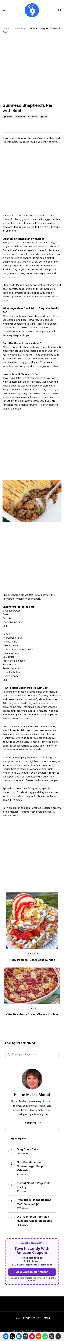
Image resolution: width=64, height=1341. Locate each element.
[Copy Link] (58, 1336)
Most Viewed (18, 1139)
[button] (4, 10)
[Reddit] (38, 1336)
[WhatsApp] (45, 1336)
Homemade (20, 28)
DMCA (47, 1318)
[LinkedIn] (19, 1336)
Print (45, 116)
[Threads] (25, 1336)
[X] (12, 1336)
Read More (30, 1122)
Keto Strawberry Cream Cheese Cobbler (32, 1014)
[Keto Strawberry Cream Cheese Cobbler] (32, 986)
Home (6, 28)
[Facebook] (5, 1336)
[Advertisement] (32, 70)
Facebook (21, 116)
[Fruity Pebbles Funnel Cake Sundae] (32, 920)
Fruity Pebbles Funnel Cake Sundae (32, 959)
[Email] (51, 1336)
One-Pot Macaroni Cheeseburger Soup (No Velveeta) (32, 1166)
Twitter (9, 116)
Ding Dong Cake (27, 1149)
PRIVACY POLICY (31, 1318)
